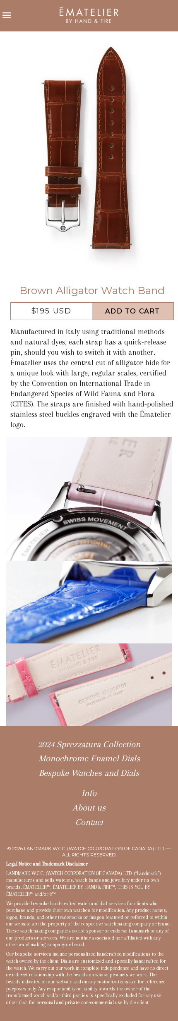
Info (89, 793)
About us (89, 808)
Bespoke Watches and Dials (89, 773)
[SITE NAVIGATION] (7, 15)
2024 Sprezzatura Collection (89, 744)
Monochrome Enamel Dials (89, 758)
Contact (89, 822)
